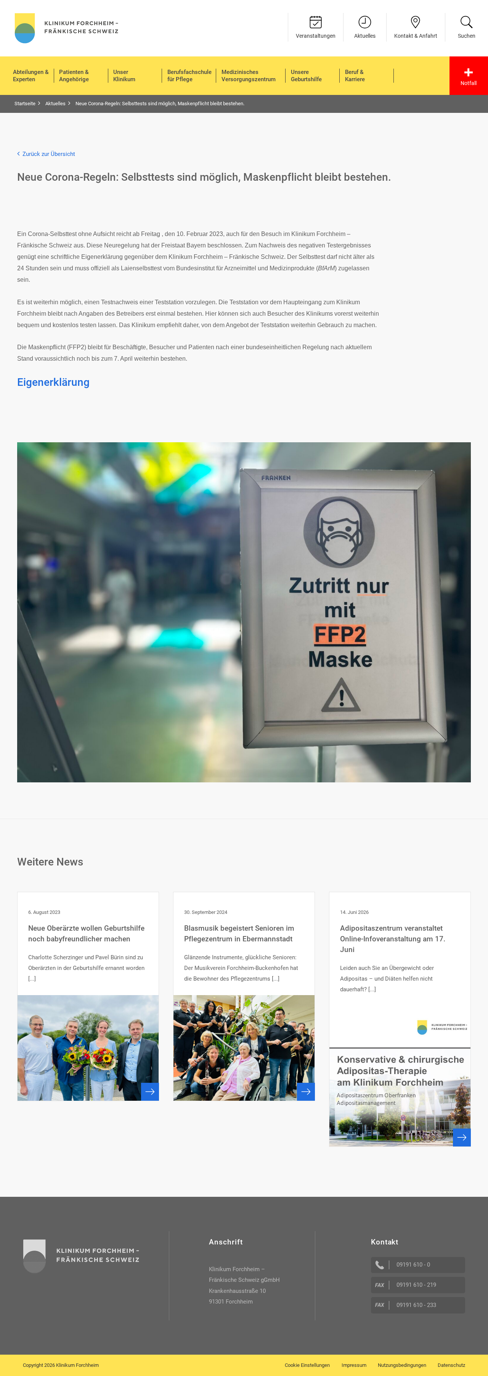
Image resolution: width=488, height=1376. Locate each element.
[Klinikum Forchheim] (66, 27)
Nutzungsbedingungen (402, 1365)
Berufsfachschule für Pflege (189, 76)
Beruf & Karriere (355, 76)
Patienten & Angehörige (74, 76)
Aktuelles (365, 36)
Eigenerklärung (53, 382)
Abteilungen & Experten (31, 76)
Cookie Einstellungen (307, 1365)
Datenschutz (451, 1365)
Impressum (354, 1365)
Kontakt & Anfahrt (415, 36)
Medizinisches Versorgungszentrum (249, 76)
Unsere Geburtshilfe (306, 76)
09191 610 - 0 (413, 1264)
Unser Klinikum (124, 76)
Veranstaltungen (316, 36)
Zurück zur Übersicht (47, 154)
